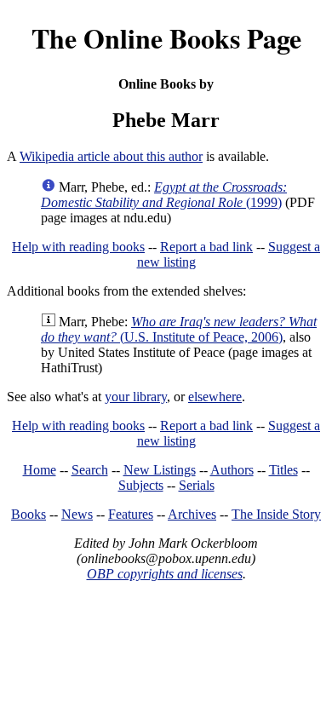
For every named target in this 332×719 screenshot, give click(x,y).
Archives (192, 514)
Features (130, 514)
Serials (197, 485)
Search (90, 470)
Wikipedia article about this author (111, 156)
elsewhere (215, 396)
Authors (232, 470)
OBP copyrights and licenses (165, 574)
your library (136, 396)
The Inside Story (276, 514)
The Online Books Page (166, 38)
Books (28, 514)
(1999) (164, 195)
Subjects (140, 485)
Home (39, 470)
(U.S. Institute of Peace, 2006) (179, 329)
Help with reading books (78, 246)
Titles (283, 470)
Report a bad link (206, 246)
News (77, 514)
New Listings (159, 470)
